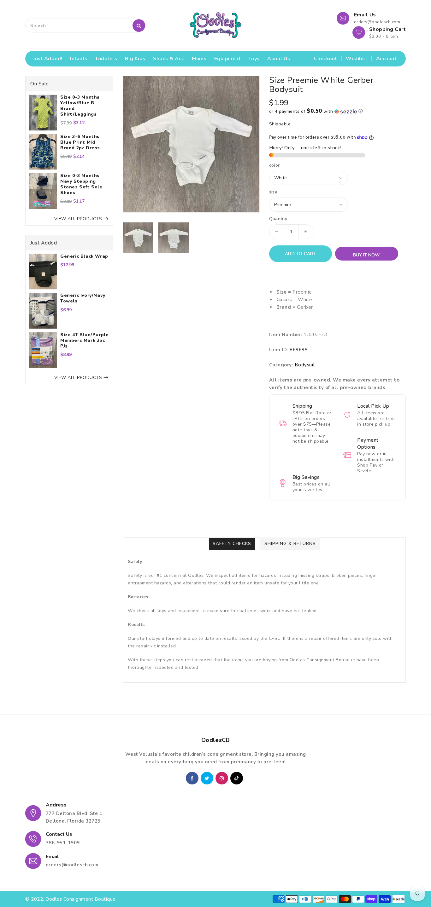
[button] (337, 111)
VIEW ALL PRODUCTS (78, 219)
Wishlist (356, 58)
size (273, 192)
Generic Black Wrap (84, 256)
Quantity (278, 219)
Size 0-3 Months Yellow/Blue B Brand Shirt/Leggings (80, 106)
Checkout (325, 58)
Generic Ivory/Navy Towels (82, 298)
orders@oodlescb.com (72, 865)
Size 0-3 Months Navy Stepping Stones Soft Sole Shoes (81, 184)
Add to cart (300, 254)
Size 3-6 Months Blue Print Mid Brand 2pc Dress (80, 142)
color (274, 165)
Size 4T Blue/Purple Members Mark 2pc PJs (84, 340)
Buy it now (366, 255)
